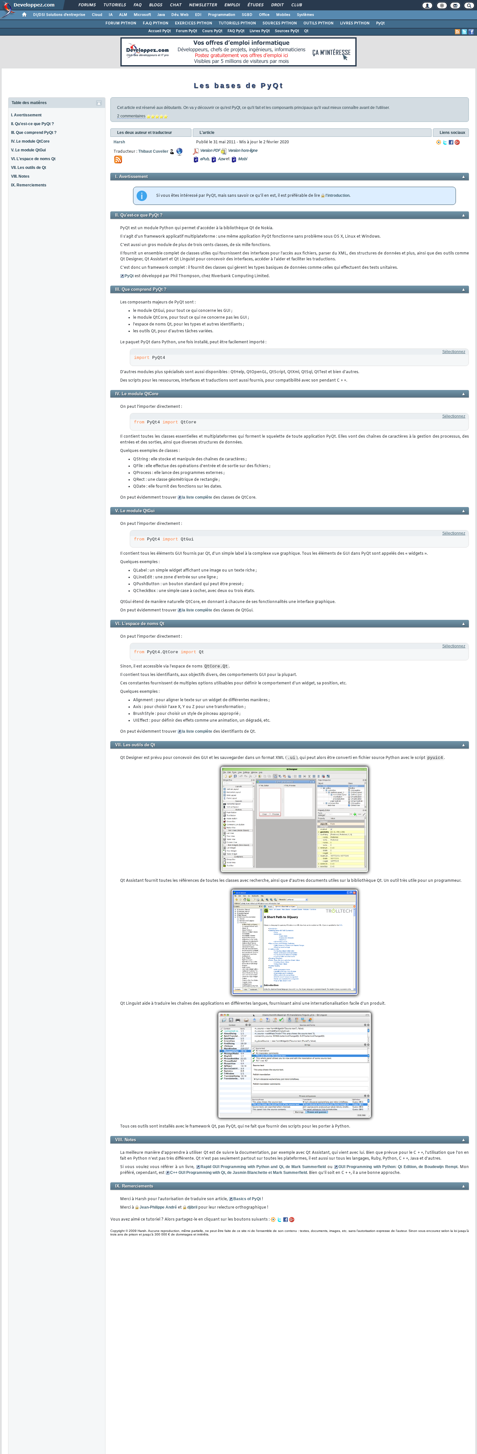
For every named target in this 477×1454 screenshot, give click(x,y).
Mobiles (283, 15)
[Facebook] (451, 142)
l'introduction (337, 195)
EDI (198, 15)
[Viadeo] (438, 142)
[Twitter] (444, 142)
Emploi (232, 5)
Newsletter (202, 5)
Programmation (221, 15)
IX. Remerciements (28, 185)
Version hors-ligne (242, 150)
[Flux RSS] (457, 31)
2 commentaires (131, 116)
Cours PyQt (212, 31)
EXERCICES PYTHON (193, 23)
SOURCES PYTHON (280, 23)
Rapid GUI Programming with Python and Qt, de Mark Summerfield (263, 1166)
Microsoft (142, 15)
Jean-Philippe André (158, 1207)
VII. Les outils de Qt (28, 167)
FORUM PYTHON (120, 23)
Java (161, 15)
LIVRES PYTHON (355, 23)
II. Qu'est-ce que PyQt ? (32, 124)
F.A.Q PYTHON (155, 23)
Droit (277, 5)
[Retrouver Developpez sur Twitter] (464, 31)
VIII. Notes (20, 176)
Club (296, 5)
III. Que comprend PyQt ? (33, 132)
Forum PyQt (186, 31)
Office (264, 15)
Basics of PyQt (247, 1199)
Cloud (97, 15)
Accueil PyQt (159, 31)
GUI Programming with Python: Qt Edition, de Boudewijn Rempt (398, 1166)
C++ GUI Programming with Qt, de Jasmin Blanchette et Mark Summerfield (238, 1172)
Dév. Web (180, 15)
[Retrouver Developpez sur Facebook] (471, 31)
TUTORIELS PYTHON (237, 23)
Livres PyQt (260, 31)
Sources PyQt (287, 31)
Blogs (155, 5)
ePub (204, 159)
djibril (192, 1207)
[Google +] (457, 142)
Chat (175, 5)
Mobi (242, 159)
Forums (87, 5)
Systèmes (305, 15)
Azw (221, 159)
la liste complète (197, 497)
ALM (123, 15)
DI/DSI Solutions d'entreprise (59, 15)
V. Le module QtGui (28, 150)
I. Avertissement (26, 115)
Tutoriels (114, 5)
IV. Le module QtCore (30, 141)
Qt (306, 31)
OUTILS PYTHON (318, 23)
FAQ (137, 5)
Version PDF (210, 150)
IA (111, 15)
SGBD (247, 15)
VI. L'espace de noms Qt (33, 159)
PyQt (380, 23)
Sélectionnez (453, 351)
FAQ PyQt (235, 31)
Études (255, 5)
